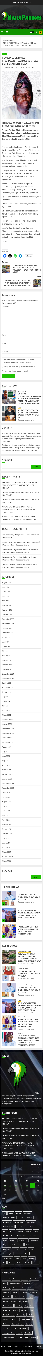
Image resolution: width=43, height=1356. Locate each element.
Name (5, 335)
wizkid (36, 1263)
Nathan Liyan (7, 542)
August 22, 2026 (24, 964)
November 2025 (8, 624)
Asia (4, 1283)
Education (31, 1222)
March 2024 (6, 715)
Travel (29, 951)
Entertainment (8, 1227)
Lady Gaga (6, 557)
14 (27, 1181)
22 (33, 1186)
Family (5, 1301)
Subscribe (40, 32)
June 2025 (6, 647)
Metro (15, 1310)
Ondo (19, 1000)
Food (12, 1231)
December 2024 (8, 674)
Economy (33, 1292)
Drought (24, 1292)
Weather (19, 1263)
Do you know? (19, 1222)
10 (5, 1181)
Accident (6, 1279)
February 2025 (7, 665)
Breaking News (15, 1283)
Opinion (20, 968)
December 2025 (8, 619)
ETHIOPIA (21, 1227)
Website (5, 352)
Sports (23, 1249)
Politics (28, 1245)
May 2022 (5, 815)
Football (20, 1231)
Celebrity (6, 1288)
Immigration (23, 1301)
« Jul (3, 1198)
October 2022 (7, 793)
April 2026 (6, 601)
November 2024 (8, 678)
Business (27, 1213)
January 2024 (7, 724)
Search (7, 460)
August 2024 (6, 692)
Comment (6, 307)
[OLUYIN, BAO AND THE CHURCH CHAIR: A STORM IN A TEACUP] (9, 973)
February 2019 (7, 857)
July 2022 (5, 806)
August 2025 (6, 637)
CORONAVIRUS (9, 1218)
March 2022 (6, 825)
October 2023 (7, 738)
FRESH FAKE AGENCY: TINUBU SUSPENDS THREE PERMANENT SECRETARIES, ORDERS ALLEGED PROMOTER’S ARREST (29, 1040)
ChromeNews (16, 1354)
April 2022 (6, 820)
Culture (6, 1292)
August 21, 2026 (24, 979)
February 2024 (7, 720)
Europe (29, 1297)
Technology (7, 1258)
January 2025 (7, 669)
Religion (24, 391)
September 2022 (8, 797)
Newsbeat (34, 1240)
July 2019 (5, 838)
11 (10, 1181)
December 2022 (8, 784)
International (7, 1306)
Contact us (37, 1346)
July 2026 (5, 587)
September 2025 (8, 633)
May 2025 (5, 651)
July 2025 (5, 642)
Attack (18, 1213)
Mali (5, 1240)
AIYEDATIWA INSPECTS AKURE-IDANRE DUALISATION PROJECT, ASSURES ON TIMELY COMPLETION (19, 509)
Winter (27, 1263)
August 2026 (6, 583)
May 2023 (5, 761)
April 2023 (6, 765)
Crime (30, 1288)
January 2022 (7, 834)
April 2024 (6, 710)
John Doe (5, 565)
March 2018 (6, 861)
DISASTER (7, 1222)
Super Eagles (7, 1254)
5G (4, 1213)
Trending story (27, 985)
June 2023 (6, 756)
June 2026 (6, 592)
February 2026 (7, 610)
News (4, 53)
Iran (12, 1236)
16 (38, 1181)
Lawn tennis (33, 1236)
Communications (19, 1288)
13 (21, 1181)
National (20, 1033)
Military (13, 1240)
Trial (24, 1258)
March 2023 (6, 770)
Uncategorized (22, 1337)
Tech (26, 1254)
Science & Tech (22, 1017)
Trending (25, 968)
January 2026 (7, 615)
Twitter (31, 1258)
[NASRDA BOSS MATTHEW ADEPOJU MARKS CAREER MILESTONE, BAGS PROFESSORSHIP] (9, 915)
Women (33, 1337)
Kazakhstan (21, 1236)
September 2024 (8, 688)
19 (16, 1186)
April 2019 (6, 847)
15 (33, 1181)
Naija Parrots (8, 67)
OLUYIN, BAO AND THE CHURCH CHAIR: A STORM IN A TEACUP (29, 973)
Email (4, 343)
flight (5, 1231)
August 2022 (6, 802)
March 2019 (6, 852)
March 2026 (6, 605)
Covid (20, 1218)
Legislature (29, 1306)
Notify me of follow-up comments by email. (19, 367)
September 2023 (8, 742)
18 (10, 1186)
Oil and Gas (21, 1315)
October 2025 (7, 628)
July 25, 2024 (20, 67)
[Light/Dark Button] (32, 32)
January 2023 (7, 779)
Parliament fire (17, 1245)
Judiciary (19, 1306)
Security (29, 1324)
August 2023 (6, 747)
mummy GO (23, 1240)
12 (16, 1181)
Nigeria (6, 1245)
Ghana (28, 1231)
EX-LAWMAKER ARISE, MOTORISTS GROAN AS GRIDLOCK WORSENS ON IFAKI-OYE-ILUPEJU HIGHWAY (19, 485)
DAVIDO (29, 1218)
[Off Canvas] (2, 32)
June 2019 (6, 843)
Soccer (15, 1249)
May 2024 (5, 706)
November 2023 (8, 733)
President (6, 1249)
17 (5, 1186)
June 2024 (6, 701)
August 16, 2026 (24, 420)
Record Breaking (27, 1319)
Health (5, 1236)
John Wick (6, 550)
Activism (16, 1279)
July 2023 (5, 752)
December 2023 (8, 729)
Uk (4, 1263)
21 (27, 1186)
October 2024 (7, 683)
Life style (6, 1310)
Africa (11, 1213)
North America (8, 1315)
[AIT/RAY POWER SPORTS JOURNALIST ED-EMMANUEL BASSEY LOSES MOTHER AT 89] (9, 413)
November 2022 (8, 788)
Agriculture (34, 1279)
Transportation (22, 951)
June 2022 (6, 811)
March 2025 (6, 660)
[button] (7, 32)
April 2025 (6, 656)
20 (21, 1186)
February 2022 (7, 829)
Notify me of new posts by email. (16, 371)
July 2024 (5, 697)
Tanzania (18, 1254)
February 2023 (7, 774)
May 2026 (5, 596)
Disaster (15, 1292)
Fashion (30, 1227)
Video (11, 1263)
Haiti (36, 1231)
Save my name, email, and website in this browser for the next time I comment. (19, 361)
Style (31, 1249)
